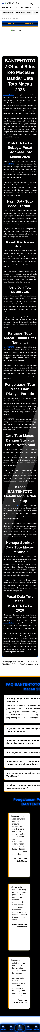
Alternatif (29, 1029)
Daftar (20, 1030)
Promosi (3, 1029)
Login (11, 1029)
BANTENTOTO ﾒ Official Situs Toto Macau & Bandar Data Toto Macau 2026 (20, 663)
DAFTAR (29, 23)
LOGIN (11, 23)
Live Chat (36, 1029)
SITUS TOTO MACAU (24, 7)
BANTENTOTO (7, 7)
